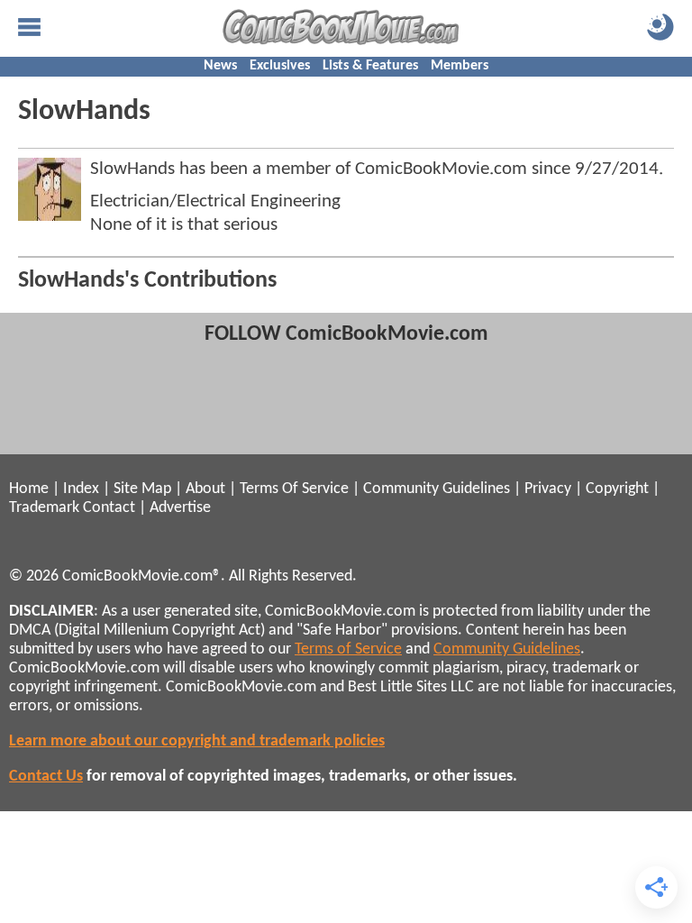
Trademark (44, 508)
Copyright (617, 489)
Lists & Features (370, 66)
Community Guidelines (436, 489)
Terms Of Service (294, 489)
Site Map (142, 489)
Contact (109, 508)
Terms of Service (348, 649)
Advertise (180, 508)
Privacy (547, 489)
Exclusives (280, 66)
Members (459, 66)
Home (29, 489)
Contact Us (46, 776)
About (205, 489)
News (220, 66)
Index (81, 489)
